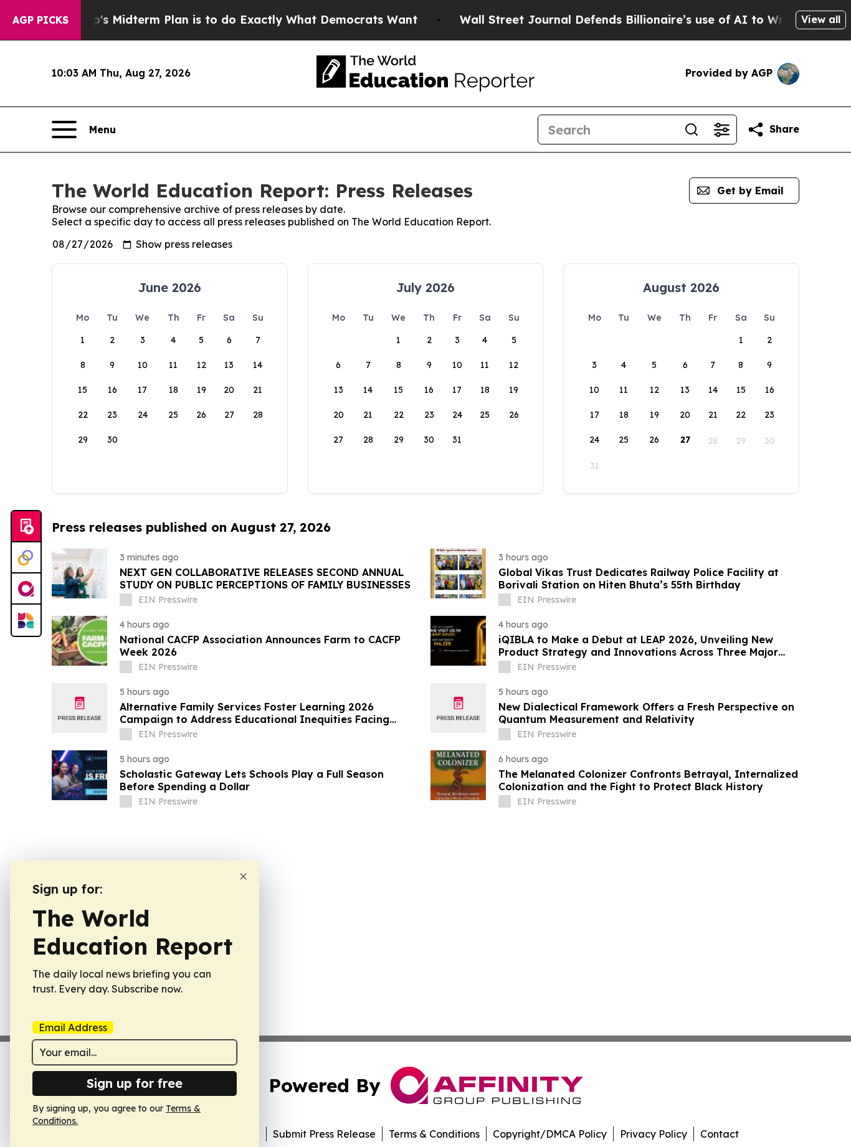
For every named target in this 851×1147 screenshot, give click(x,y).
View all (820, 19)
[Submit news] (26, 526)
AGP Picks (40, 20)
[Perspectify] (26, 558)
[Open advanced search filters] (721, 129)
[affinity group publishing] (26, 589)
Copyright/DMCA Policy (550, 1134)
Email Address (73, 1027)
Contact (719, 1134)
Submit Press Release (324, 1134)
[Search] (691, 129)
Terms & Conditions (434, 1134)
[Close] (243, 876)
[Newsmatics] (26, 620)
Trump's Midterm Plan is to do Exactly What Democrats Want (240, 19)
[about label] (126, 599)
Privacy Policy (653, 1134)
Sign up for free (135, 1083)
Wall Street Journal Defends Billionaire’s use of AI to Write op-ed (648, 19)
